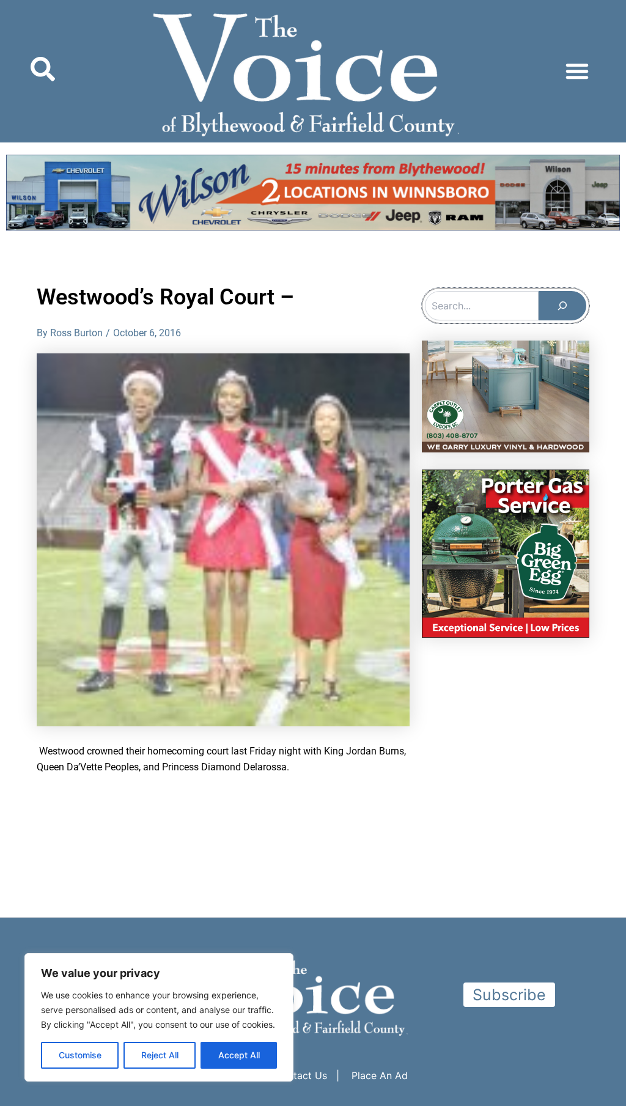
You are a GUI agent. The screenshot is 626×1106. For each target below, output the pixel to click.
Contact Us (300, 1075)
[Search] (562, 305)
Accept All (239, 1055)
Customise (80, 1055)
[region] (158, 1017)
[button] (577, 71)
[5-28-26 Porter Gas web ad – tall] (505, 553)
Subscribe (509, 995)
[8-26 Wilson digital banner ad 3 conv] (313, 191)
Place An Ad (380, 1075)
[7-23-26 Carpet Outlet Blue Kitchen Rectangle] (505, 395)
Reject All (160, 1055)
